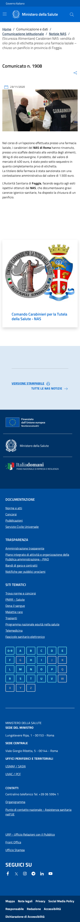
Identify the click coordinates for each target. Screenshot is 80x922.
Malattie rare (14, 612)
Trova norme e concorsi (20, 593)
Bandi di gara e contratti (21, 565)
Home (6, 29)
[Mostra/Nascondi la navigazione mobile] (4, 14)
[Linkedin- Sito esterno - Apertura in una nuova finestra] (42, 873)
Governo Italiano (15, 3)
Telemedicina (14, 630)
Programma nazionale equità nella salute (32, 624)
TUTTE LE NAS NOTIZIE (46, 388)
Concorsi (11, 514)
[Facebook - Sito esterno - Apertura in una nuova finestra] (7, 873)
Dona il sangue (15, 605)
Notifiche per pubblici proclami (25, 571)
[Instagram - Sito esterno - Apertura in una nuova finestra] (25, 873)
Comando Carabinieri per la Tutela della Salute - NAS (39, 316)
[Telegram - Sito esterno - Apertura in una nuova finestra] (33, 873)
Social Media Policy (61, 901)
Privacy (40, 901)
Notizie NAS (57, 33)
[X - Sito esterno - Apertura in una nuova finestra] (16, 873)
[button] (72, 14)
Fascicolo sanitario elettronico (25, 636)
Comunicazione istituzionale (23, 33)
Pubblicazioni (14, 520)
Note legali (25, 901)
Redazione (34, 909)
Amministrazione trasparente (24, 548)
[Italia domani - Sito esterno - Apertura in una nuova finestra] (34, 466)
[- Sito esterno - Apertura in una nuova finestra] (50, 873)
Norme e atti (13, 508)
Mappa (10, 901)
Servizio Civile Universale (22, 526)
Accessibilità (52, 909)
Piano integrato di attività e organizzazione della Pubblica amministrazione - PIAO (37, 557)
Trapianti (11, 618)
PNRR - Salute (15, 599)
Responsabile (14, 909)
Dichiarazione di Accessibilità (24, 916)
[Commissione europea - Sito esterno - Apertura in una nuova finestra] (25, 422)
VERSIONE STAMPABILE (28, 383)
